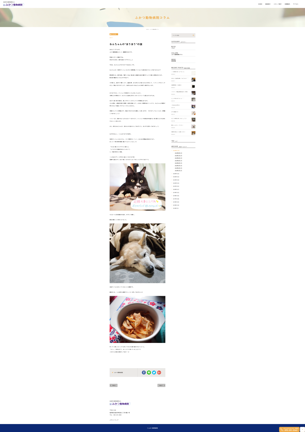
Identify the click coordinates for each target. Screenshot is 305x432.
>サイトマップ (114, 420)
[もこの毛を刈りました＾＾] (193, 100)
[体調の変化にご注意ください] (193, 133)
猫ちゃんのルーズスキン (177, 125)
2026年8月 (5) (178, 153)
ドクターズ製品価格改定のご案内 (179, 91)
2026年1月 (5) (178, 170)
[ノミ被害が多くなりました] (193, 73)
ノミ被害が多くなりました (177, 71)
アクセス (295, 4)
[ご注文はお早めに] (193, 106)
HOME (260, 4)
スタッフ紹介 (278, 4)
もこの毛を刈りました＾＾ (177, 98)
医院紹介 (268, 4)
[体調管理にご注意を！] (193, 86)
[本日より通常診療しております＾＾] (193, 80)
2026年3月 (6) (178, 165)
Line (149, 373)
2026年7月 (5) (178, 155)
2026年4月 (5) (178, 163)
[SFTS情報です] (193, 113)
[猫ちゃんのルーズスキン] (193, 126)
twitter (154, 373)
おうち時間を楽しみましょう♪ (179, 118)
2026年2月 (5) (178, 168)
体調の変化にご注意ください (178, 132)
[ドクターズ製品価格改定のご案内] (193, 93)
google (159, 373)
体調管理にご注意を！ (176, 85)
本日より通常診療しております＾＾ (180, 78)
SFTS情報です (174, 112)
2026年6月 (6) (178, 158)
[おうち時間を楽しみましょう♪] (193, 120)
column (114, 34)
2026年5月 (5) (178, 160)
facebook (144, 373)
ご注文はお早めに (175, 105)
